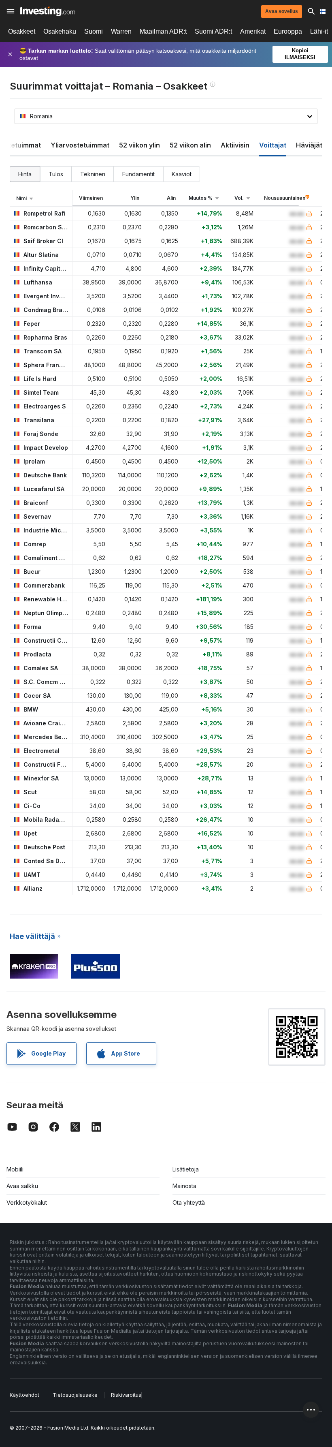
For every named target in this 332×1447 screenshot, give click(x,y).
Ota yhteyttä (188, 1202)
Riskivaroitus (126, 1395)
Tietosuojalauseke (75, 1395)
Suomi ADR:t (213, 31)
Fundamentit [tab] (138, 174)
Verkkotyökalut (26, 1202)
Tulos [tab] (56, 174)
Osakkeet (21, 31)
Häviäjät (309, 145)
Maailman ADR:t (163, 31)
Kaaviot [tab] (182, 174)
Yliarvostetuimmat (80, 145)
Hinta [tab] (25, 174)
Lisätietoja (185, 1169)
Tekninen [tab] (92, 174)
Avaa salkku (22, 1185)
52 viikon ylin (139, 145)
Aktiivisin (235, 145)
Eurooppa (288, 31)
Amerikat (253, 31)
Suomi (93, 31)
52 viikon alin (190, 145)
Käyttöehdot (24, 1395)
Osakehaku (59, 31)
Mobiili (14, 1169)
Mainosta (184, 1185)
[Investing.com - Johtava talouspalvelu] (47, 11)
